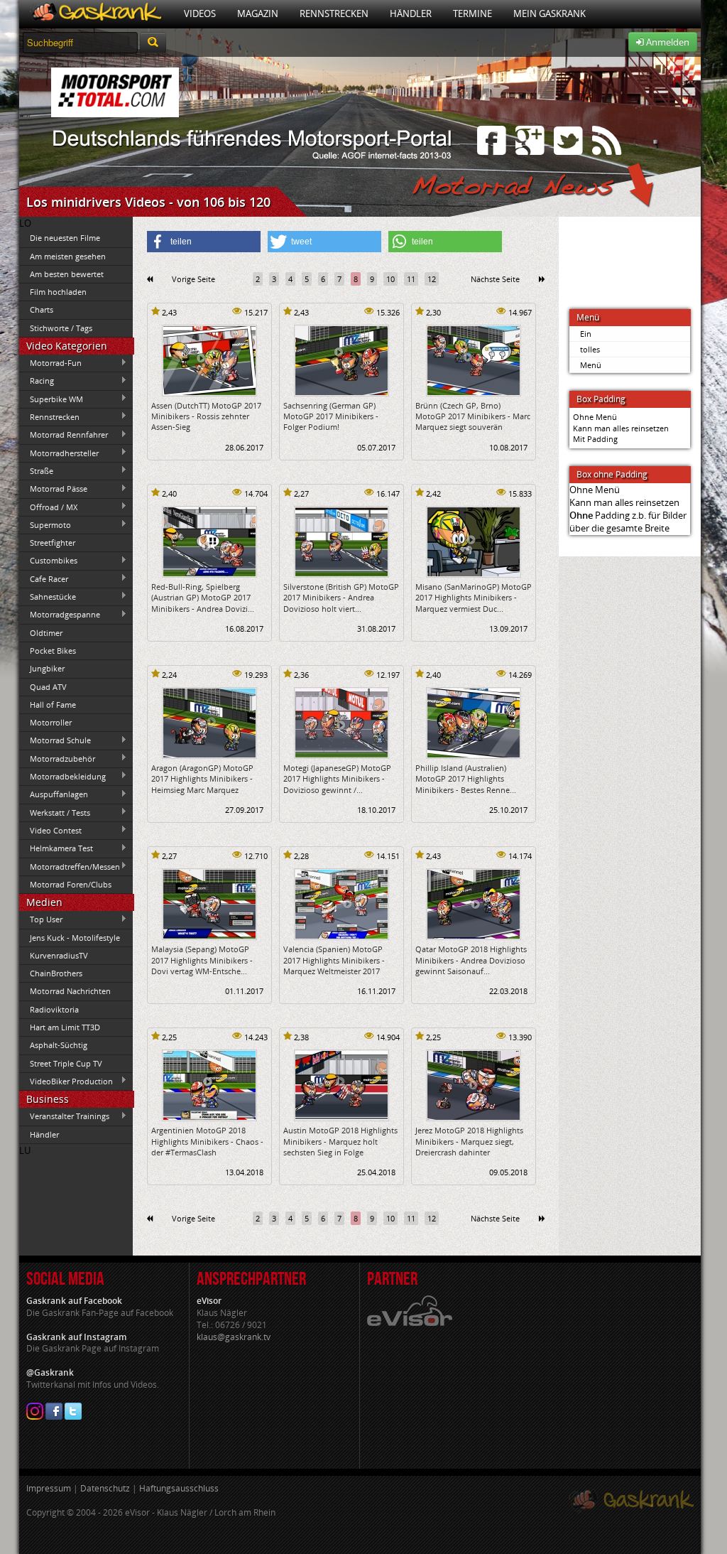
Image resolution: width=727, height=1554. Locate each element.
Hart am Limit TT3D (65, 1027)
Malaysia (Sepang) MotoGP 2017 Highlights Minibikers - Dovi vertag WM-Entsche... (202, 960)
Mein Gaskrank (549, 13)
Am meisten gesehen (68, 256)
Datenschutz (105, 1488)
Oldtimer (46, 632)
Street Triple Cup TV (66, 1063)
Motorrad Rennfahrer (63, 435)
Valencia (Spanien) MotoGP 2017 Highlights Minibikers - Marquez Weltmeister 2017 (334, 960)
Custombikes (48, 560)
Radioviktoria (54, 1009)
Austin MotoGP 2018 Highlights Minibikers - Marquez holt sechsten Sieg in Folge (340, 1141)
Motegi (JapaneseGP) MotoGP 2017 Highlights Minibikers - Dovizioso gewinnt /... (337, 778)
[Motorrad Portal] (96, 14)
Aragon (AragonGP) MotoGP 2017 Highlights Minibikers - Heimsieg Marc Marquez (202, 778)
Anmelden (666, 42)
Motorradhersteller (59, 452)
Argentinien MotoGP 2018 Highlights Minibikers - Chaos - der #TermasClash (207, 1141)
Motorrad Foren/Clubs (70, 884)
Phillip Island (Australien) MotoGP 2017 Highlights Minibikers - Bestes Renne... (465, 778)
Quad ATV (48, 686)
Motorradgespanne (59, 614)
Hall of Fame (53, 704)
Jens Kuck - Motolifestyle (75, 937)
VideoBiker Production (66, 1080)
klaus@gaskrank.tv (233, 1337)
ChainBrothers (56, 973)
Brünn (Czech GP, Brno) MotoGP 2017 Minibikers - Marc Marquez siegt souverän (472, 416)
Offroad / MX (48, 506)
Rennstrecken (334, 13)
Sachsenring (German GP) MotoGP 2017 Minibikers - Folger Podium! (330, 416)
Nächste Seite (495, 279)
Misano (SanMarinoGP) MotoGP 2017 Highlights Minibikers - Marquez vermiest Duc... (473, 597)
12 (431, 279)
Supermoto (45, 524)
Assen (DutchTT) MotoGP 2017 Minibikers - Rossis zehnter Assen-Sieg (206, 416)
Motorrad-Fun (50, 363)
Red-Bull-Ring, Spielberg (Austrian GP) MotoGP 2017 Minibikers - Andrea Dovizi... (202, 597)
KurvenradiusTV (59, 955)
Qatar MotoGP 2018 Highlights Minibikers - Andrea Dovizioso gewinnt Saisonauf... (471, 960)
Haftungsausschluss (179, 1488)
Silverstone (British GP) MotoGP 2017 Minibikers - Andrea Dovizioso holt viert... (341, 597)
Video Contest (50, 830)
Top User (40, 919)
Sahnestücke (47, 596)
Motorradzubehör (57, 758)
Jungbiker (47, 668)
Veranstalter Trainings (64, 1116)
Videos (200, 13)
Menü (590, 365)
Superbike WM (51, 398)
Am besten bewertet (67, 274)
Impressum (48, 1488)
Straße (36, 470)
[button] (204, 241)
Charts (41, 309)
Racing (36, 381)
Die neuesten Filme (65, 237)
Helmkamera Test (56, 848)
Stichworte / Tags (61, 328)
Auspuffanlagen (53, 794)
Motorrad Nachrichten (70, 991)
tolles (590, 349)
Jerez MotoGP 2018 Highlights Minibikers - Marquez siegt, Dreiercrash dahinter (469, 1141)
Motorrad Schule (55, 740)
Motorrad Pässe (53, 489)
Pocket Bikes (53, 650)
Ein (585, 333)
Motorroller (51, 722)
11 (411, 279)
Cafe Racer (43, 578)
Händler (411, 13)
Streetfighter (52, 542)
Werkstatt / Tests (54, 812)
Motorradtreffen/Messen (69, 866)
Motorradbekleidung (62, 776)
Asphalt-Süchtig (58, 1045)
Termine (472, 13)
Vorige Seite (193, 279)
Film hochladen (58, 291)
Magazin (257, 13)
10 (390, 279)
